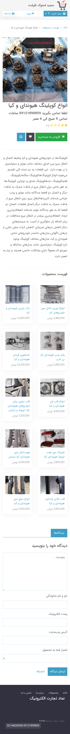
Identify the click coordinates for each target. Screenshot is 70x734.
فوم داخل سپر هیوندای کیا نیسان (19, 454)
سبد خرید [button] (55, 14)
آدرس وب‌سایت (58, 632)
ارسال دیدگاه (57, 671)
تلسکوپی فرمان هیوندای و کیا (21, 357)
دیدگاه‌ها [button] (59, 533)
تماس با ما (26, 693)
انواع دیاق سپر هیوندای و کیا (22, 501)
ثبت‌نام (8, 14)
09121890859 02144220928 (23, 726)
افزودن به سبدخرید (49, 137)
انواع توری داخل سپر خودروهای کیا (53, 310)
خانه (65, 693)
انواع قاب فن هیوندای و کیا (57, 403)
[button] (65, 125)
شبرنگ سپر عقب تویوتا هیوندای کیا (54, 454)
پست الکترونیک (58, 614)
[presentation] (65, 70)
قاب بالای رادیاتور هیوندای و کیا (55, 501)
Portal (42, 721)
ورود (29, 14)
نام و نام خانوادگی (56, 596)
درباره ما (40, 693)
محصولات (53, 693)
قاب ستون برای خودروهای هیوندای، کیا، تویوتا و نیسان (19, 405)
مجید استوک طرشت (41, 5)
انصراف (40, 671)
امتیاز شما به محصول (55, 650)
